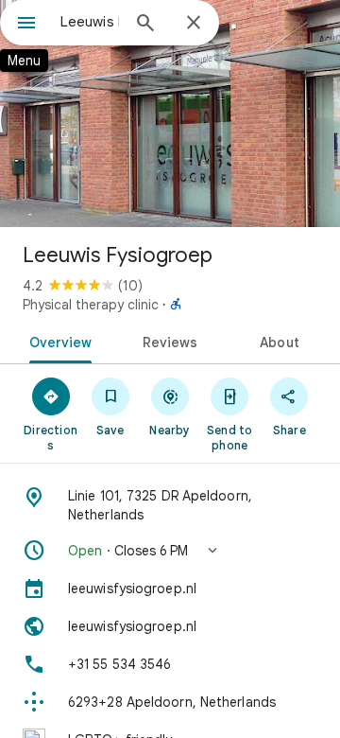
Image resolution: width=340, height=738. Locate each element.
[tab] (56, 340)
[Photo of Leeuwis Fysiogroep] (170, 113)
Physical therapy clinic (91, 304)
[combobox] (89, 21)
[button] (170, 551)
